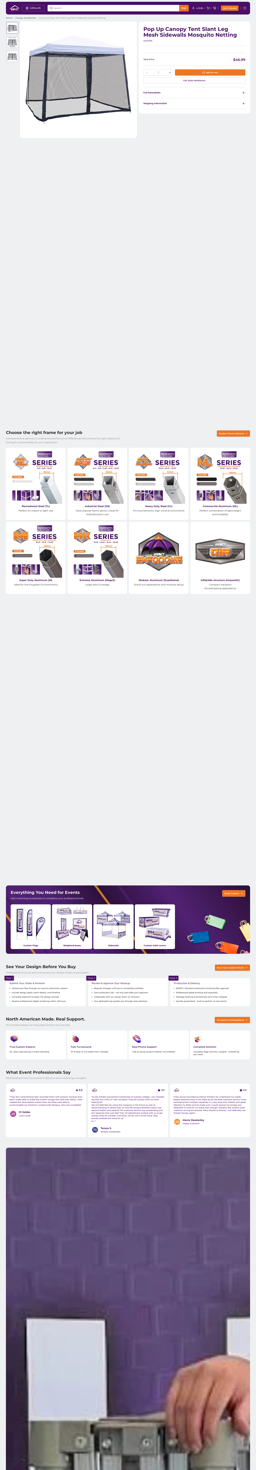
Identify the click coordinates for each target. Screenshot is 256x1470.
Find (184, 8)
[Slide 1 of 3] (12, 28)
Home (9, 18)
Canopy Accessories (25, 18)
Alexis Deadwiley (193, 1120)
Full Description (152, 92)
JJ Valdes (24, 1112)
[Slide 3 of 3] (12, 56)
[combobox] (110, 8)
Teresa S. (106, 1128)
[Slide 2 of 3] (12, 42)
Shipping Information (155, 103)
